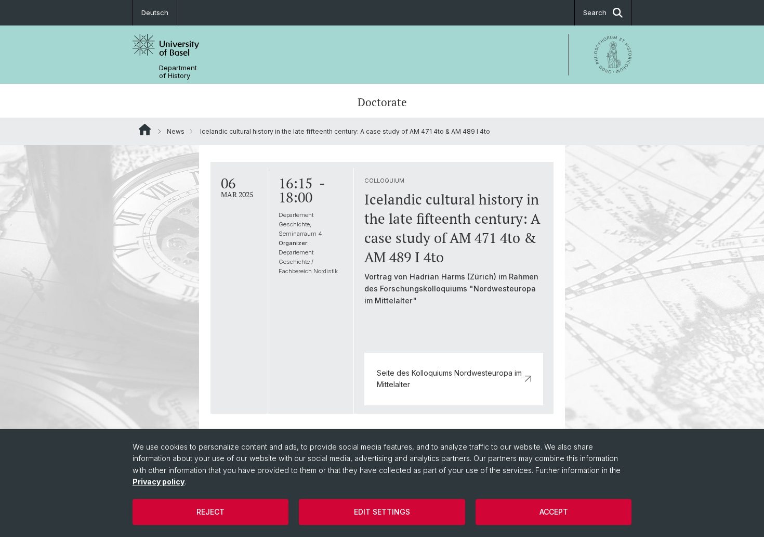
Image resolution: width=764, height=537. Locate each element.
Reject (210, 511)
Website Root (145, 129)
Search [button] (595, 12)
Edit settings (382, 511)
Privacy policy (159, 481)
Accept (553, 511)
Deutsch (154, 12)
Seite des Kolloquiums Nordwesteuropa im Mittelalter (449, 378)
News (176, 131)
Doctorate (382, 102)
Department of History (178, 72)
